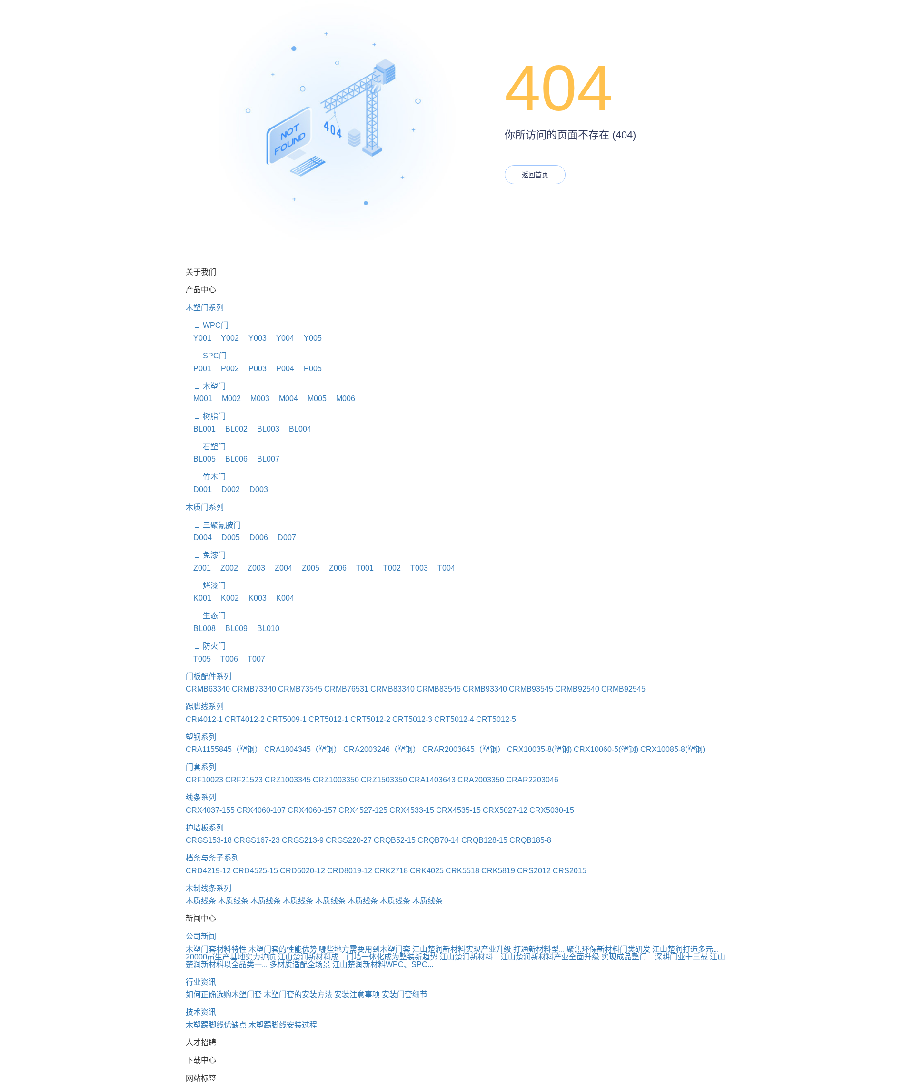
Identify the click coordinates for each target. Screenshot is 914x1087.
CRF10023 (204, 780)
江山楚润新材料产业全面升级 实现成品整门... (576, 957)
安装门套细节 (404, 994)
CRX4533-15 (411, 810)
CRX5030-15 (551, 810)
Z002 (225, 568)
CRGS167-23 (257, 840)
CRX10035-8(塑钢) (539, 749)
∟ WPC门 (207, 325)
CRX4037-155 (210, 810)
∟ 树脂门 (206, 416)
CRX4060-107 (261, 810)
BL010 (264, 628)
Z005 (306, 568)
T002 (388, 568)
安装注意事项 (357, 994)
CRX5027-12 (505, 810)
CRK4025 (427, 871)
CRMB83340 (392, 689)
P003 (254, 369)
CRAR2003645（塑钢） (463, 749)
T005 (198, 659)
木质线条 (201, 901)
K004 (281, 598)
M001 (199, 399)
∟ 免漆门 (206, 555)
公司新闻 (201, 936)
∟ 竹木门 (206, 477)
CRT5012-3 (412, 719)
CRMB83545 (439, 689)
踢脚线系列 (205, 706)
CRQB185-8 (530, 840)
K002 (226, 598)
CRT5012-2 (370, 719)
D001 (199, 489)
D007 (283, 538)
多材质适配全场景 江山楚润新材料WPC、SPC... (351, 964)
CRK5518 (462, 871)
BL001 (201, 429)
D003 (255, 489)
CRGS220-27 (349, 840)
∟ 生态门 (206, 616)
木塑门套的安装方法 (298, 994)
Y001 (198, 338)
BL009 (233, 628)
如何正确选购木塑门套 (224, 994)
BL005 (201, 459)
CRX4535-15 (458, 810)
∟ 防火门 (206, 646)
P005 (309, 369)
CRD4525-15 (255, 871)
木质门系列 (205, 507)
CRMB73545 (300, 689)
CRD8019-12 (349, 871)
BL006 (233, 459)
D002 (227, 489)
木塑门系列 (205, 308)
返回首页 (535, 174)
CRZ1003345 (288, 780)
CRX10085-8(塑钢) (672, 749)
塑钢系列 (201, 737)
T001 (361, 568)
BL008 (201, 628)
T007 (252, 659)
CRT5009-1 (287, 719)
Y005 (309, 338)
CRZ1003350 (336, 780)
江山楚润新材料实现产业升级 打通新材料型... (488, 949)
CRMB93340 (485, 689)
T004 (442, 568)
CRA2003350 (480, 780)
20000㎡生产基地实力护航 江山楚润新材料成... (265, 957)
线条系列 (201, 797)
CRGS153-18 (209, 840)
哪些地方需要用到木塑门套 (364, 949)
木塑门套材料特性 (216, 949)
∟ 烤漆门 (206, 586)
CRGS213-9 (303, 840)
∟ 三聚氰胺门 (213, 525)
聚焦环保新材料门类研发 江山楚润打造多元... (642, 949)
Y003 (254, 338)
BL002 (233, 429)
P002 (226, 369)
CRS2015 (569, 871)
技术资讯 (201, 1012)
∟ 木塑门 (206, 386)
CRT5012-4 (454, 719)
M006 (341, 399)
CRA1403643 (432, 780)
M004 (284, 399)
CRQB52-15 (395, 840)
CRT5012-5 (496, 719)
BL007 (264, 459)
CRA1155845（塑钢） (224, 749)
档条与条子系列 (212, 858)
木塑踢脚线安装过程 (282, 1025)
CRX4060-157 (312, 810)
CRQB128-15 (484, 840)
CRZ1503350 (384, 780)
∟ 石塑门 (206, 447)
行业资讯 (201, 982)
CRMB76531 (346, 689)
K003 (254, 598)
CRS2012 (534, 871)
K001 (198, 598)
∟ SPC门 (206, 356)
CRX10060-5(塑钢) (606, 749)
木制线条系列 (208, 888)
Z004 (279, 568)
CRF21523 (244, 780)
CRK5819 (498, 871)
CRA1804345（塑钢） (302, 749)
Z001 (198, 568)
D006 (255, 538)
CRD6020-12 (302, 871)
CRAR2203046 (532, 780)
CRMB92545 (623, 689)
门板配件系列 (208, 676)
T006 (225, 659)
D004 (199, 538)
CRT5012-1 (328, 719)
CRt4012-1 (204, 719)
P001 (198, 369)
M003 (256, 399)
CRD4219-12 (208, 871)
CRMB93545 (531, 689)
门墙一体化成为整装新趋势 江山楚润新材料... (422, 957)
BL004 (296, 429)
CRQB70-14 (438, 840)
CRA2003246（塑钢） (381, 749)
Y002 (226, 338)
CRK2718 (391, 871)
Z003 (252, 568)
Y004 (281, 338)
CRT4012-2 (245, 719)
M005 (313, 399)
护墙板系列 (205, 828)
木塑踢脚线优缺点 (216, 1025)
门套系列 (201, 767)
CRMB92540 (577, 689)
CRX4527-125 (362, 810)
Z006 (334, 568)
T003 (415, 568)
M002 (227, 399)
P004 (281, 369)
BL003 (264, 429)
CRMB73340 (254, 689)
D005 (227, 538)
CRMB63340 (208, 689)
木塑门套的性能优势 (282, 949)
